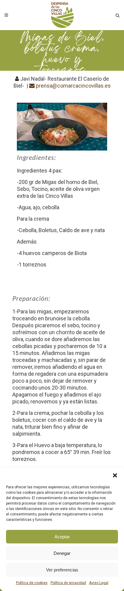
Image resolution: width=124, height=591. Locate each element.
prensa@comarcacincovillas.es (73, 85)
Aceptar (62, 536)
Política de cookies (32, 583)
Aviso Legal (98, 583)
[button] (115, 475)
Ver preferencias (62, 569)
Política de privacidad (68, 583)
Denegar (62, 553)
